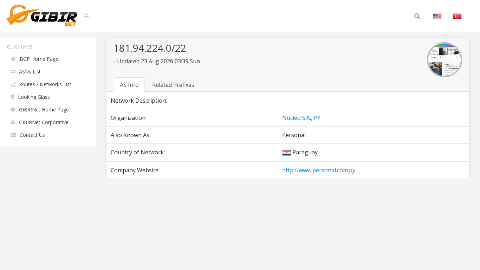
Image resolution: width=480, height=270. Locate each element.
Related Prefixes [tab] (173, 85)
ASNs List (30, 71)
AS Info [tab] (129, 85)
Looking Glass (34, 97)
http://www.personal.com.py (318, 170)
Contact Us (32, 134)
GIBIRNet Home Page (44, 109)
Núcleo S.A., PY (301, 118)
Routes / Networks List (45, 84)
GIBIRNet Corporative (44, 122)
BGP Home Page (39, 59)
